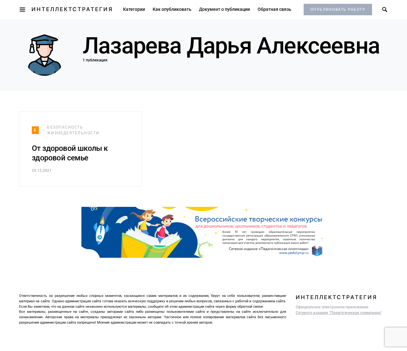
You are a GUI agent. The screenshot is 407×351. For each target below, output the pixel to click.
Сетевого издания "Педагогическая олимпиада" (339, 313)
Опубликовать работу (338, 9)
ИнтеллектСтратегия (72, 9)
